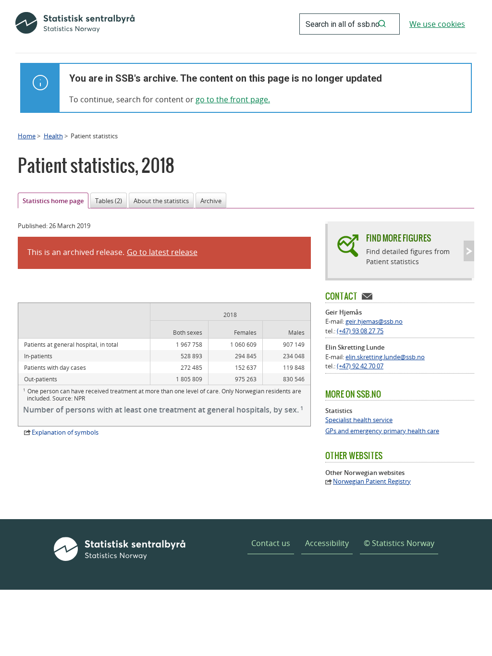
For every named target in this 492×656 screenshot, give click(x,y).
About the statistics (161, 200)
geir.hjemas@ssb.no (374, 321)
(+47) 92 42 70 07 (360, 366)
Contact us (270, 543)
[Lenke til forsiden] (75, 24)
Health (53, 136)
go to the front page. (233, 99)
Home (27, 136)
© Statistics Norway (399, 543)
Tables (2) (108, 200)
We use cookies (437, 24)
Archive (210, 200)
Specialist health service (359, 420)
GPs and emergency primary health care (382, 431)
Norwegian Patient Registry (372, 481)
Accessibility (327, 543)
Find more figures (398, 238)
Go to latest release (162, 252)
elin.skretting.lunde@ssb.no (385, 356)
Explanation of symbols (65, 432)
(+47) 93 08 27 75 (360, 331)
